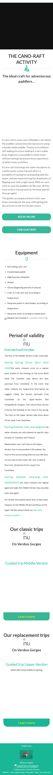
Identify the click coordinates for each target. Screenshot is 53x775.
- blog (35, 772)
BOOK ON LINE (26, 216)
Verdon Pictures (33, 769)
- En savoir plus (44, 772)
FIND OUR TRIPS (26, 229)
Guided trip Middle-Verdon (26, 563)
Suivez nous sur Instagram (27, 767)
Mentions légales (26, 763)
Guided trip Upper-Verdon (26, 664)
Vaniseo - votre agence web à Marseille (17, 772)
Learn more (26, 616)
